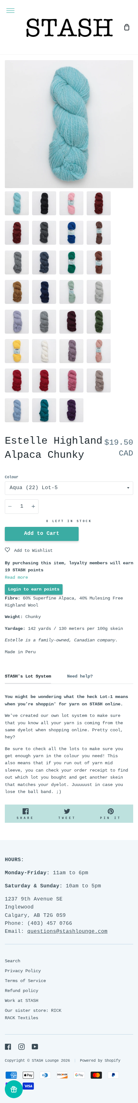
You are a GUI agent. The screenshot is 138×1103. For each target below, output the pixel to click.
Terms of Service (25, 980)
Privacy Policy (23, 970)
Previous (7, 148)
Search (12, 961)
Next (131, 148)
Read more (16, 577)
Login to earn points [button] (33, 589)
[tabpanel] (69, 124)
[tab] (17, 203)
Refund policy (21, 990)
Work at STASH (21, 1000)
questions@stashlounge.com (67, 931)
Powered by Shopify (100, 1061)
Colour (11, 477)
